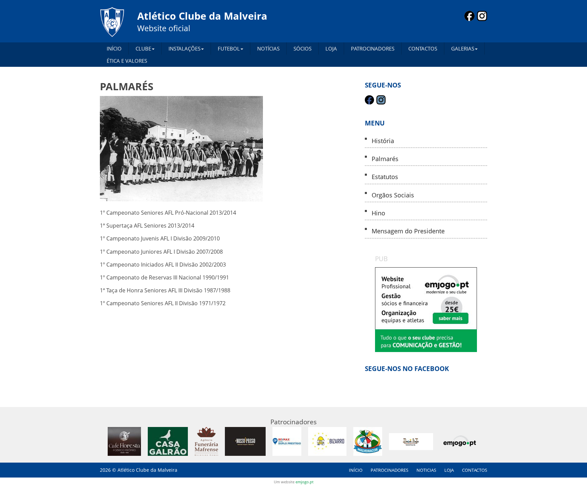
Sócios (303, 48)
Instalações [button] (184, 48)
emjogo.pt (305, 481)
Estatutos (385, 177)
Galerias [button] (462, 48)
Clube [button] (143, 48)
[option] (426, 309)
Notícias (268, 48)
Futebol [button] (229, 48)
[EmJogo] (426, 309)
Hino (378, 213)
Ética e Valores (127, 60)
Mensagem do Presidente (408, 231)
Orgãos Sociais (393, 195)
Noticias (426, 470)
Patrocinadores (372, 48)
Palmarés (385, 159)
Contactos (422, 48)
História (383, 141)
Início (114, 48)
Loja (331, 48)
